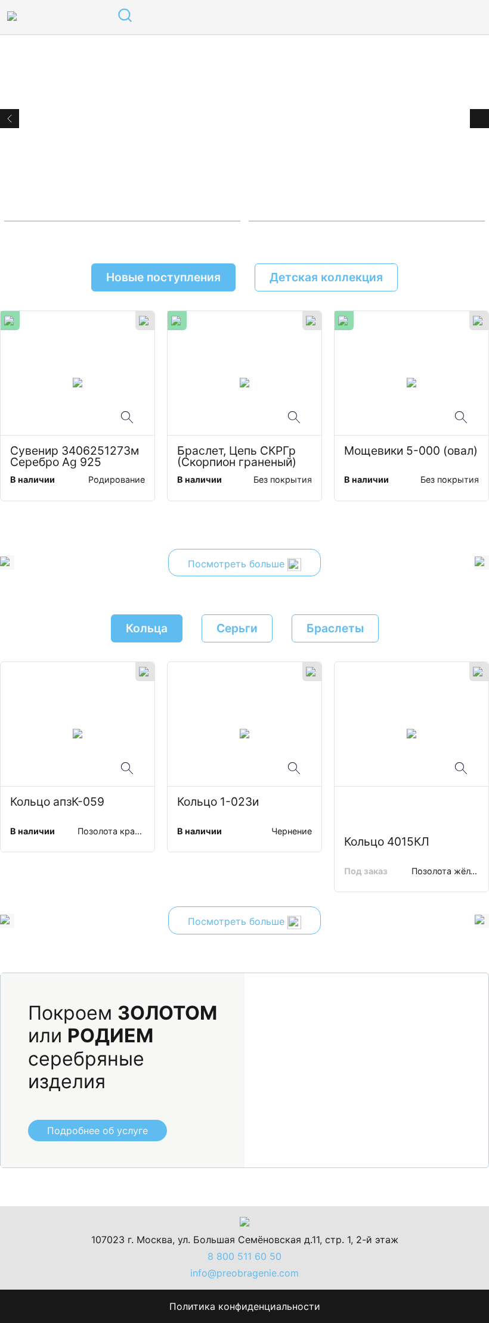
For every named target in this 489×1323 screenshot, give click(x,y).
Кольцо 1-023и (218, 802)
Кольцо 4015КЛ (386, 842)
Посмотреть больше (237, 564)
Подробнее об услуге (97, 1130)
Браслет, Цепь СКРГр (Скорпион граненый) (238, 457)
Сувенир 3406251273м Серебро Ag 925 (76, 457)
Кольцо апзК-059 (57, 802)
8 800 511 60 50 (244, 1256)
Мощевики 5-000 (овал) (411, 451)
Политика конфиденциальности (244, 1306)
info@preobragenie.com (244, 1273)
